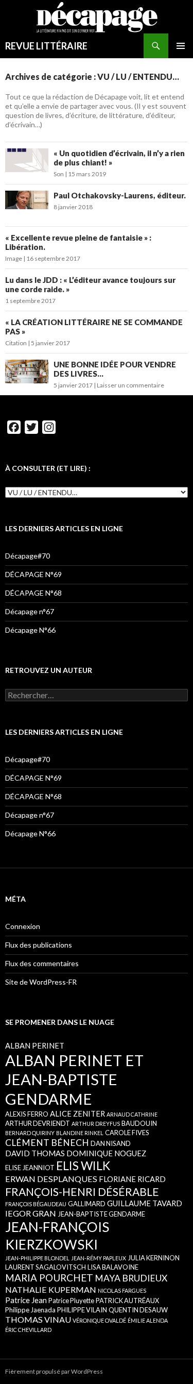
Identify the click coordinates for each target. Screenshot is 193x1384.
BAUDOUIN (139, 1123)
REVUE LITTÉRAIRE (46, 46)
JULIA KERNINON (154, 1258)
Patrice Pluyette (71, 1300)
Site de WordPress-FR (41, 981)
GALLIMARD (87, 1204)
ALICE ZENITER (77, 1113)
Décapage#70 (27, 555)
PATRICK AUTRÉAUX (127, 1300)
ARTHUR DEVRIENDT (37, 1123)
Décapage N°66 (30, 630)
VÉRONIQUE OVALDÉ (99, 1320)
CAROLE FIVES (127, 1132)
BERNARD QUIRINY (30, 1132)
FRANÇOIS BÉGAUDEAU (35, 1204)
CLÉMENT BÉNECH (47, 1142)
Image (13, 258)
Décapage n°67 (29, 611)
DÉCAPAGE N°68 (33, 592)
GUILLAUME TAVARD (144, 1203)
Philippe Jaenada (30, 1310)
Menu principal (180, 45)
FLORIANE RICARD (132, 1179)
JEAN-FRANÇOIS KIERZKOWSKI (57, 1235)
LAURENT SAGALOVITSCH (45, 1267)
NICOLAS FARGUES (122, 1290)
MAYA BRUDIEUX (131, 1278)
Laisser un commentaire (130, 385)
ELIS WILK (83, 1165)
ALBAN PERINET (34, 1045)
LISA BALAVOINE (112, 1267)
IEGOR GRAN (30, 1213)
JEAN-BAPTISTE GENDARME (101, 1214)
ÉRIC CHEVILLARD (28, 1329)
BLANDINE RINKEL (79, 1132)
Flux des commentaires (42, 963)
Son (59, 174)
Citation (16, 343)
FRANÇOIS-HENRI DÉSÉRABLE (82, 1191)
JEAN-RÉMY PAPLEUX (98, 1258)
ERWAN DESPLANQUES (51, 1179)
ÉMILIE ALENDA (148, 1320)
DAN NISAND (111, 1143)
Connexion (22, 926)
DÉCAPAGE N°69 (33, 574)
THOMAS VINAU (38, 1319)
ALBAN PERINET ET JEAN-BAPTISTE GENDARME (74, 1079)
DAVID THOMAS (35, 1153)
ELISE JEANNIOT (30, 1167)
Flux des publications (38, 944)
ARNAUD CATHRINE (132, 1114)
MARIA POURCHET (49, 1278)
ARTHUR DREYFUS (96, 1123)
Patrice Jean (26, 1300)
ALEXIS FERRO (26, 1114)
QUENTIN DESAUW (138, 1310)
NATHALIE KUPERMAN (50, 1289)
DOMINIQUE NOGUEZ (106, 1153)
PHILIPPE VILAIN (82, 1310)
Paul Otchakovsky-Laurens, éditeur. (120, 195)
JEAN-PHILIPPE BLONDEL (37, 1258)
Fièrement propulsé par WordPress (54, 1371)
